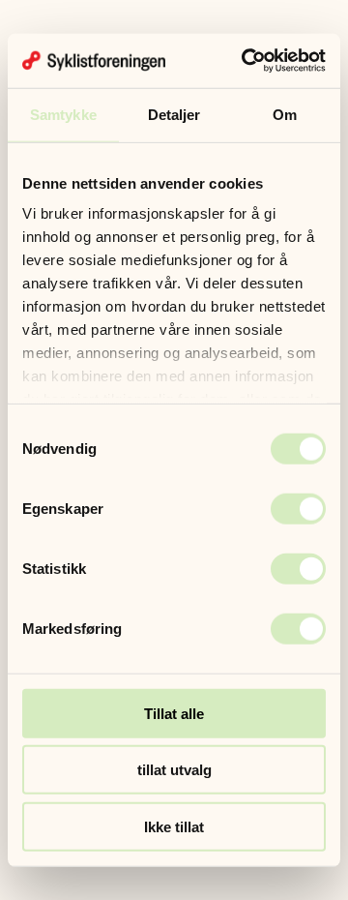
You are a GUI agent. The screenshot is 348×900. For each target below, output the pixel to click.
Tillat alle (174, 713)
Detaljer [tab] (174, 113)
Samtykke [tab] (63, 113)
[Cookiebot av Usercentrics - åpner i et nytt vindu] (245, 61)
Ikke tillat (174, 826)
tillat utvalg (174, 770)
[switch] (298, 508)
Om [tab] (285, 113)
